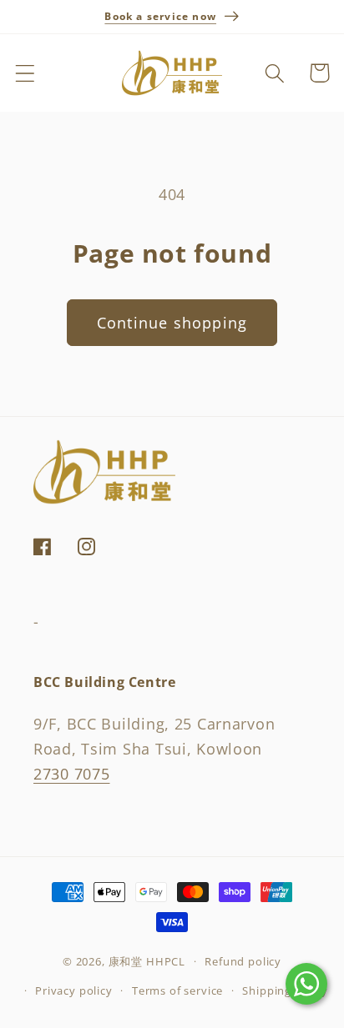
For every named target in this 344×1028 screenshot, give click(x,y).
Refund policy (243, 961)
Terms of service (177, 990)
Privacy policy (74, 990)
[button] (25, 73)
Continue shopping (172, 323)
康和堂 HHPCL (147, 961)
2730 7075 (71, 774)
